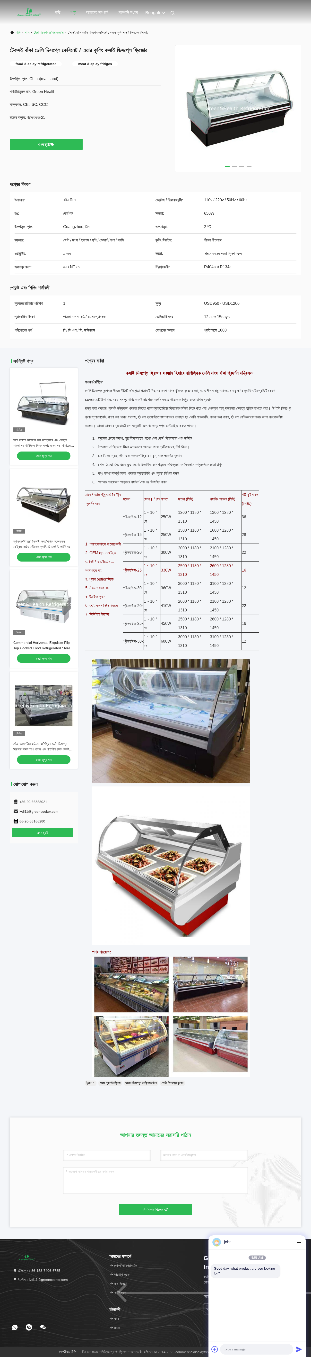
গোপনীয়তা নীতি (67, 1352)
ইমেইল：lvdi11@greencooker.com (42, 1280)
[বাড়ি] (29, 12)
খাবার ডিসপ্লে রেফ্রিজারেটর (141, 1083)
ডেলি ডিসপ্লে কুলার (172, 1083)
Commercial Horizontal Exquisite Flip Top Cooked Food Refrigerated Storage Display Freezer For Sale (43, 648)
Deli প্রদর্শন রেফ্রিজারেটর (49, 32)
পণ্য (73, 12)
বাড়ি (57, 12)
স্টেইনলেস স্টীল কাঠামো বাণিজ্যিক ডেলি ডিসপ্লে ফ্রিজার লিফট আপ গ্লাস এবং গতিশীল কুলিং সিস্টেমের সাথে (43, 749)
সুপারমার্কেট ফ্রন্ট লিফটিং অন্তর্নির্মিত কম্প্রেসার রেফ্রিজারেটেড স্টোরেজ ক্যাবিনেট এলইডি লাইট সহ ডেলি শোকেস (41, 546)
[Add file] (214, 1349)
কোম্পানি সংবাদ (128, 12)
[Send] (299, 1349)
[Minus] (299, 1242)
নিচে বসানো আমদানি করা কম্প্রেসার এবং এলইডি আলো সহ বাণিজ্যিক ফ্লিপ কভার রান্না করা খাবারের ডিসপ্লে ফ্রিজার (42, 445)
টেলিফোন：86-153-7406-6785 (38, 1271)
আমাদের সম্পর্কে (97, 12)
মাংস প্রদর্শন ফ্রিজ (110, 1083)
